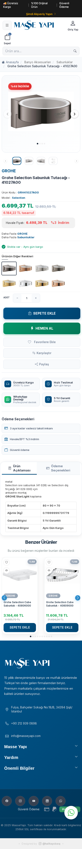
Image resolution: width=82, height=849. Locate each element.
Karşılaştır (44, 353)
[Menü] (7, 25)
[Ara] (75, 51)
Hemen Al (44, 328)
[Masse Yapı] (39, 25)
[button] (37, 143)
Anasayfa (12, 62)
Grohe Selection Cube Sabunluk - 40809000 (60, 604)
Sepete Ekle (44, 313)
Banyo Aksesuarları (37, 62)
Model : (13, 197)
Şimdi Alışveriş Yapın (39, 14)
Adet (6, 297)
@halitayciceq (51, 843)
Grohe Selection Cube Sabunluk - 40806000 (17, 604)
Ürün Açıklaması (21, 468)
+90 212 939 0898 (24, 723)
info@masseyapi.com (26, 736)
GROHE (9, 170)
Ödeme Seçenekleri (60, 468)
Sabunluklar (65, 62)
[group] (41, 111)
